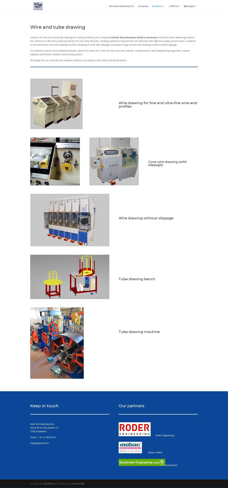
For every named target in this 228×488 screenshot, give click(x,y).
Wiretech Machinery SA (121, 6)
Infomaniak (78, 483)
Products (157, 6)
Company (143, 6)
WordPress (50, 483)
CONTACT (174, 6)
